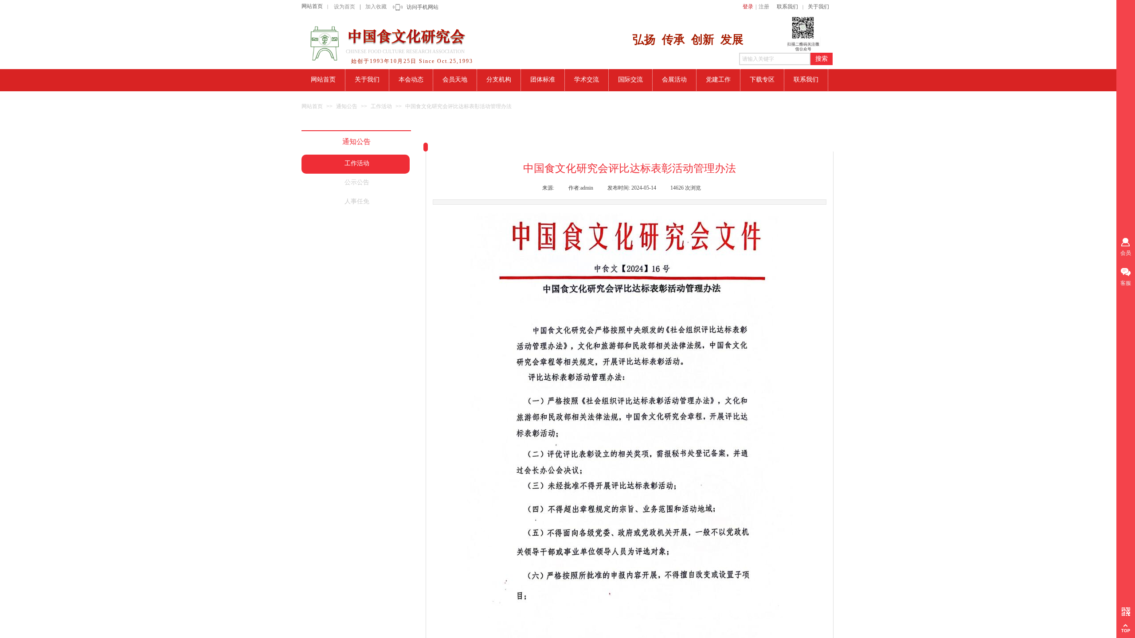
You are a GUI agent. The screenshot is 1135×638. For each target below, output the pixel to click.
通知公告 (346, 106)
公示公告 (356, 182)
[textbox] (774, 59)
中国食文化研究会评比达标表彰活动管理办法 (458, 106)
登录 (748, 7)
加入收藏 (376, 7)
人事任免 (356, 201)
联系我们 (787, 7)
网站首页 (312, 6)
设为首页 (344, 7)
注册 (764, 7)
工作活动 (381, 106)
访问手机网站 (422, 7)
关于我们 (818, 7)
